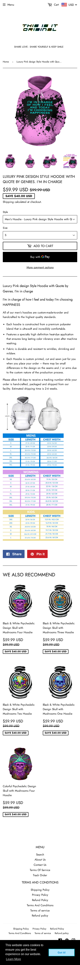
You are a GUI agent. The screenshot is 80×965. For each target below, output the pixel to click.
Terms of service (40, 910)
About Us (40, 860)
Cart (56, 5)
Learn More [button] (13, 959)
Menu (10, 5)
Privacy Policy (40, 895)
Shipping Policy (40, 890)
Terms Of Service (40, 870)
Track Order (40, 875)
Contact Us (40, 865)
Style (5, 212)
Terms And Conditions (40, 905)
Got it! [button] (62, 952)
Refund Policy (40, 900)
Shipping (8, 202)
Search (40, 854)
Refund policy (40, 916)
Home (6, 61)
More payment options (40, 267)
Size (5, 228)
